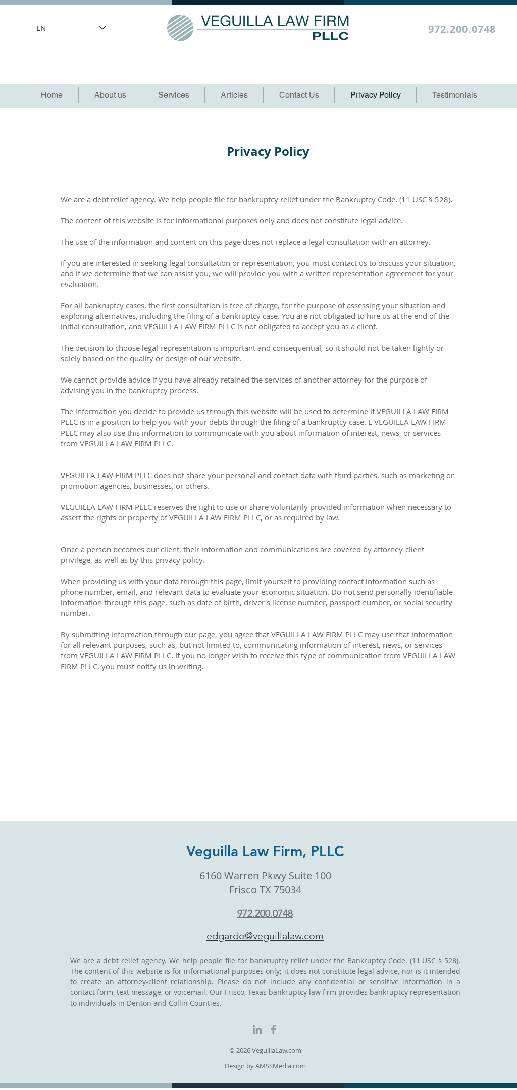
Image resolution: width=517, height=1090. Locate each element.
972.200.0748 (462, 29)
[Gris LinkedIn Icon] (257, 1029)
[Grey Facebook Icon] (273, 1029)
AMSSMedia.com (280, 1065)
